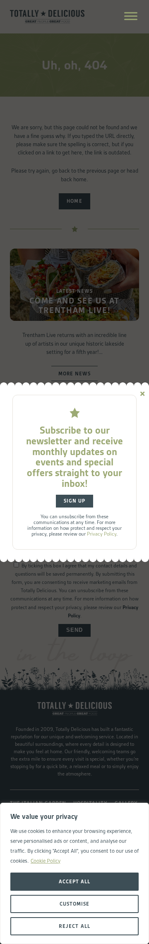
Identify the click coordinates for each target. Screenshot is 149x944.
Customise (74, 904)
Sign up (74, 501)
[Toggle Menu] (130, 16)
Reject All (74, 926)
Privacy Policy (101, 534)
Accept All (74, 881)
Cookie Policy (45, 861)
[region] (74, 873)
